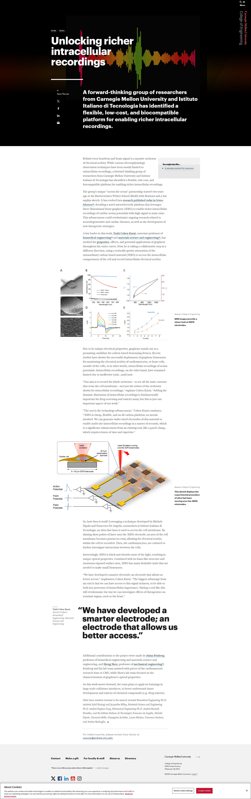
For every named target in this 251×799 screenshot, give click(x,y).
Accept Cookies (204, 790)
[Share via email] (58, 122)
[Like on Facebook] (58, 108)
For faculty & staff (94, 758)
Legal (194, 774)
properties (103, 242)
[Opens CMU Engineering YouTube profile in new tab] (73, 778)
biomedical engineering (98, 237)
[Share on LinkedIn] (58, 115)
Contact (55, 758)
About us (115, 758)
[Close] (247, 791)
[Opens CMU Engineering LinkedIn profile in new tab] (66, 778)
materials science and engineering (139, 237)
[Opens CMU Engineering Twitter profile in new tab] (53, 778)
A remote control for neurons (179, 168)
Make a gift (72, 758)
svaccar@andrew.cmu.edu (98, 737)
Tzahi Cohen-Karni (124, 233)
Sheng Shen (110, 664)
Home (53, 30)
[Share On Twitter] (58, 100)
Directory (130, 758)
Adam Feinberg (155, 655)
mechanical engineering (149, 664)
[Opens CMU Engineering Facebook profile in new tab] (60, 778)
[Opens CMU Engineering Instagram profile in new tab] (79, 778)
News (62, 30)
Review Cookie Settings (183, 790)
